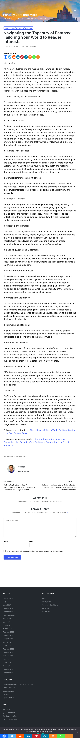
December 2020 (9, 673)
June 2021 (7, 663)
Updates (6, 694)
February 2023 (8, 632)
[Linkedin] (18, 57)
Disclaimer (45, 608)
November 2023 (9, 615)
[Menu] (75, 11)
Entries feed (10, 713)
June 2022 (7, 646)
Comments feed (12, 716)
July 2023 (6, 622)
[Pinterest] (22, 57)
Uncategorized (8, 691)
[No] (77, 732)
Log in (8, 709)
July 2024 (6, 602)
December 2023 (9, 612)
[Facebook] (5, 57)
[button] (23, 471)
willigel (21, 466)
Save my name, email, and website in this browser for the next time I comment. (35, 551)
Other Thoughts (9, 688)
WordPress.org (11, 719)
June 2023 (7, 625)
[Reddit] (14, 57)
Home (44, 598)
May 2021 (6, 666)
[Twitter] (9, 57)
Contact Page (46, 612)
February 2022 (8, 649)
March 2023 (7, 629)
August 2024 (8, 598)
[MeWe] (26, 57)
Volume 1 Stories (9, 698)
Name (6, 541)
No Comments (31, 46)
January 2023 (8, 635)
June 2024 (7, 605)
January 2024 (8, 608)
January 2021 (8, 669)
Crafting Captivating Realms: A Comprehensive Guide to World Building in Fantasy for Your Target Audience (36, 442)
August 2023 (8, 618)
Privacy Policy (47, 602)
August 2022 (7, 642)
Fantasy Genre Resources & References (18, 28)
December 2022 (9, 639)
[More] (38, 57)
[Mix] (30, 57)
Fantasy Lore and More (20, 14)
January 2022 (8, 652)
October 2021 (8, 656)
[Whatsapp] (34, 57)
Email (31, 541)
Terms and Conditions (50, 605)
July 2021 (6, 659)
